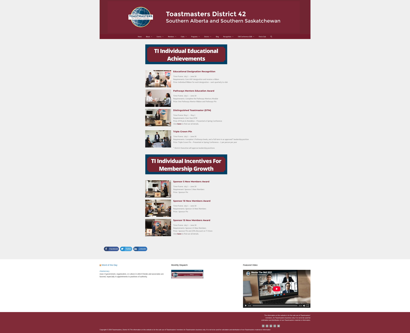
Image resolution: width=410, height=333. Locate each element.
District (206, 37)
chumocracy (104, 271)
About (148, 37)
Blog (217, 37)
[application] (276, 289)
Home (140, 37)
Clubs (182, 37)
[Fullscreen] (308, 306)
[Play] (246, 306)
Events (159, 37)
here (179, 124)
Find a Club (262, 37)
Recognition (227, 37)
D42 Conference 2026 (245, 37)
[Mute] (304, 306)
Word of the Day (109, 265)
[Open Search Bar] (271, 36)
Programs (194, 37)
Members (171, 37)
